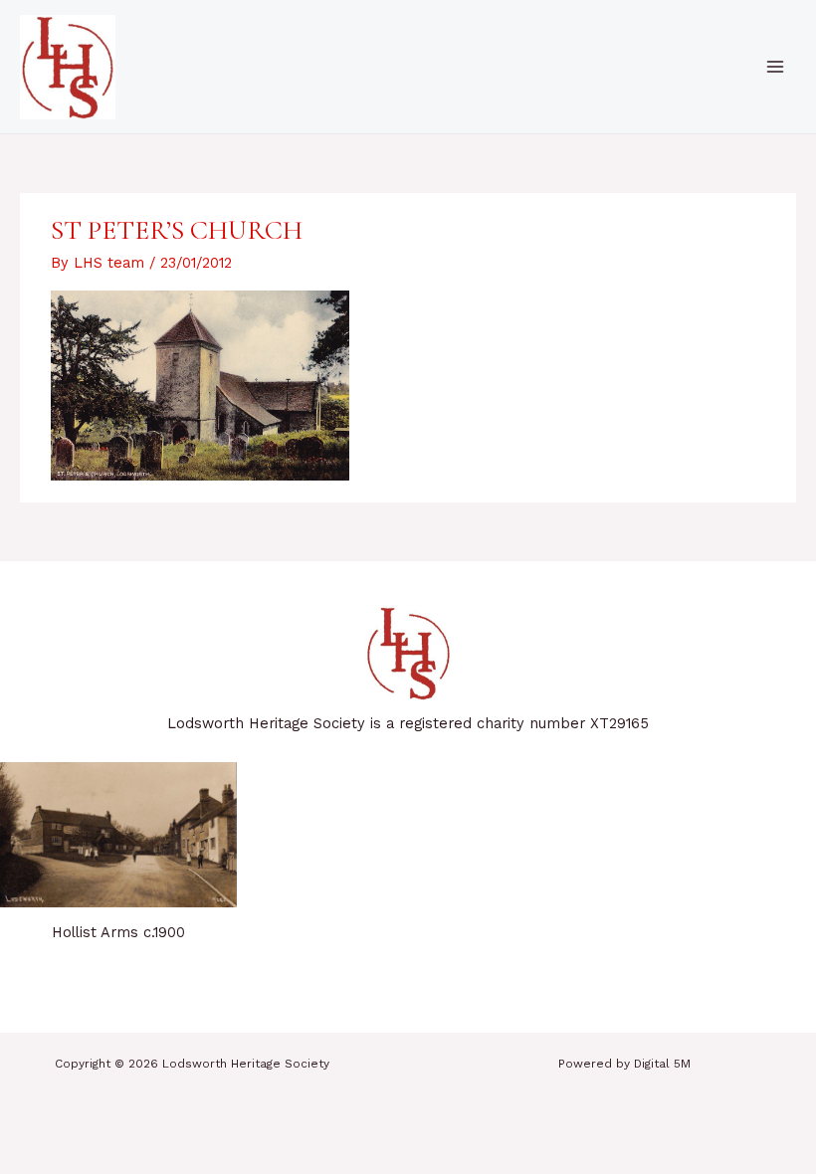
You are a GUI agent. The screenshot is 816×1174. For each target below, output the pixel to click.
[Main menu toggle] (775, 67)
